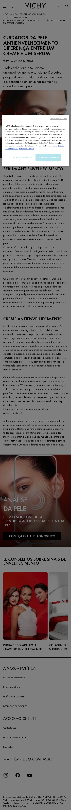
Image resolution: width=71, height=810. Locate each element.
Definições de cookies (22, 157)
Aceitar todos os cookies (48, 157)
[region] (35, 140)
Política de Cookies (26, 148)
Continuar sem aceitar (58, 119)
